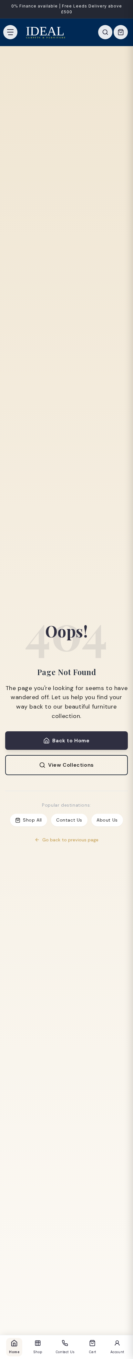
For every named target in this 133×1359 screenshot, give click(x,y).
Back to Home (70, 740)
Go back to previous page (70, 840)
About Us (107, 820)
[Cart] (121, 32)
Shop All (32, 820)
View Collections (71, 764)
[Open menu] (10, 32)
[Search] (105, 32)
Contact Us (69, 820)
